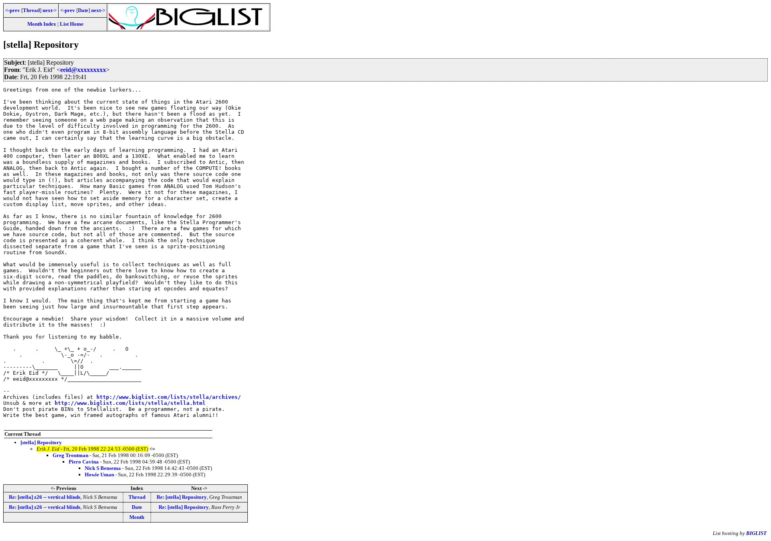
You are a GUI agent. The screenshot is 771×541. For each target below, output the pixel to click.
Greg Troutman (70, 455)
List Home (72, 24)
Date (83, 10)
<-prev (12, 10)
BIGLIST (756, 533)
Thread (31, 10)
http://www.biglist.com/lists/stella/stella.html (130, 403)
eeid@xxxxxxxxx (83, 69)
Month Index (41, 24)
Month (136, 517)
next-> (50, 10)
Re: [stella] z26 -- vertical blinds (44, 497)
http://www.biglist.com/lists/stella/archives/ (168, 397)
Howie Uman (99, 475)
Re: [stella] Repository (182, 497)
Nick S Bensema (103, 468)
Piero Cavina (84, 462)
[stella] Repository (41, 442)
